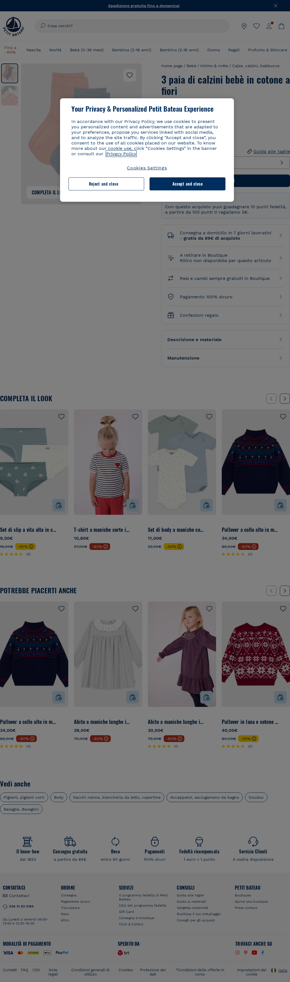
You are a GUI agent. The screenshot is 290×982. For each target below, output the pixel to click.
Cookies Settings (147, 168)
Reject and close (103, 184)
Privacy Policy (121, 153)
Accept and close (187, 184)
